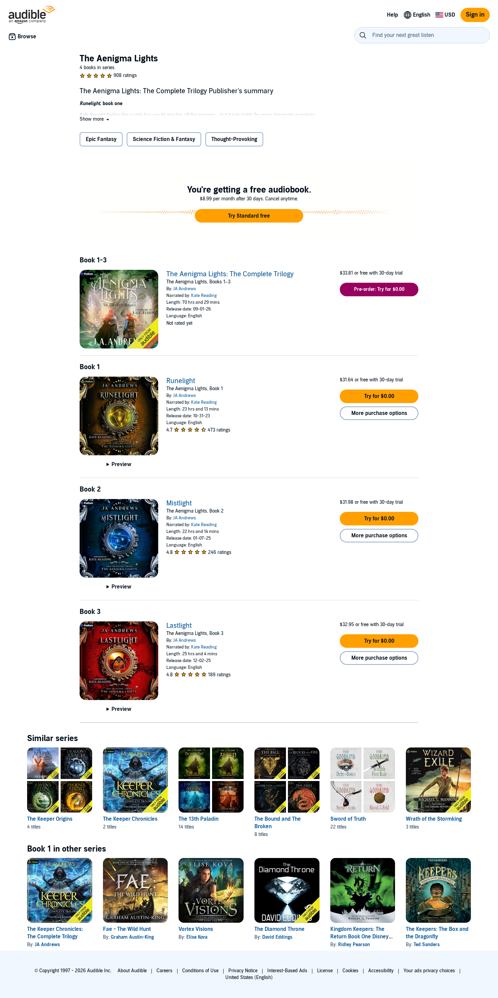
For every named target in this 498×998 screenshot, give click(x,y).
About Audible (132, 971)
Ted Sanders (427, 944)
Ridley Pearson (354, 944)
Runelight (180, 381)
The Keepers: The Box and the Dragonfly (437, 933)
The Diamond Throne (279, 929)
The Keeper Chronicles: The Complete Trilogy (55, 933)
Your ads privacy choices (429, 971)
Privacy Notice (242, 971)
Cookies (350, 971)
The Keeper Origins (49, 819)
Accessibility (381, 971)
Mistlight (179, 503)
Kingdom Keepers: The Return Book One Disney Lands (359, 936)
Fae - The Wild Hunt (127, 929)
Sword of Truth (348, 819)
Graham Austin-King (132, 937)
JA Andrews (184, 289)
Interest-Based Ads (287, 971)
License (325, 971)
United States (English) (249, 977)
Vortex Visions (196, 929)
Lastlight (179, 626)
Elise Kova (196, 937)
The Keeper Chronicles (130, 819)
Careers (164, 971)
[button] (95, 119)
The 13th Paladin (199, 819)
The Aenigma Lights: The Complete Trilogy (230, 274)
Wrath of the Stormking (434, 819)
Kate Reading (204, 295)
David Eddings (277, 937)
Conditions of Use (200, 971)
